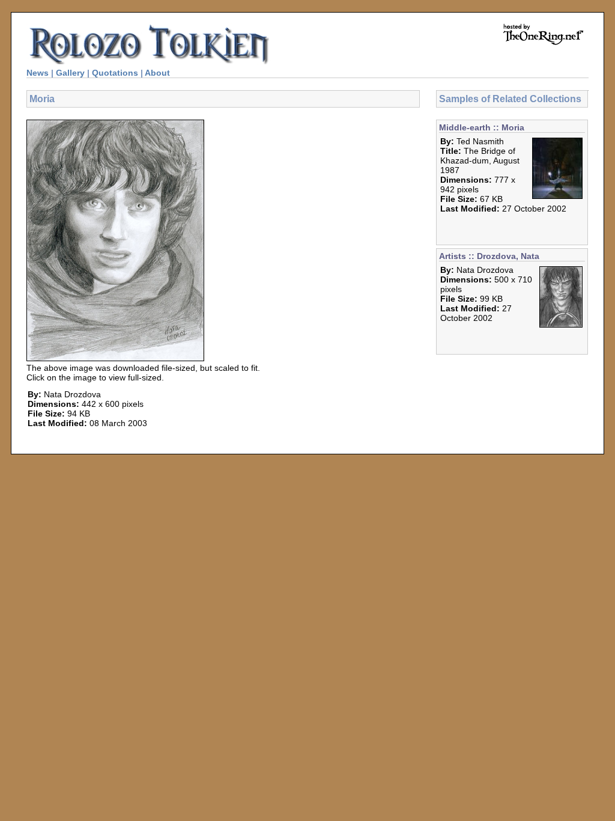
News (37, 73)
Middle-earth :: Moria (481, 127)
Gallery (70, 73)
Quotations (115, 73)
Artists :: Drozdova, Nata (489, 256)
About (157, 73)
